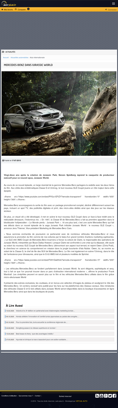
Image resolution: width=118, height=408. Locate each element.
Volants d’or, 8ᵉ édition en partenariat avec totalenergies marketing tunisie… (40, 310)
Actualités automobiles (19, 57)
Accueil (6, 57)
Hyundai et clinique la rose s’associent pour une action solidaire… (37, 339)
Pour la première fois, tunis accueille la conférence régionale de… (36, 322)
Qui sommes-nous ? (26, 395)
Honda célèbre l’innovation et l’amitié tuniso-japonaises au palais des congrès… (42, 316)
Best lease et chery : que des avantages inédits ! (30, 333)
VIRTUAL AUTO (81, 401)
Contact (37, 395)
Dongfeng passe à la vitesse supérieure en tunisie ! (31, 328)
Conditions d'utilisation (9, 395)
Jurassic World (20, 277)
